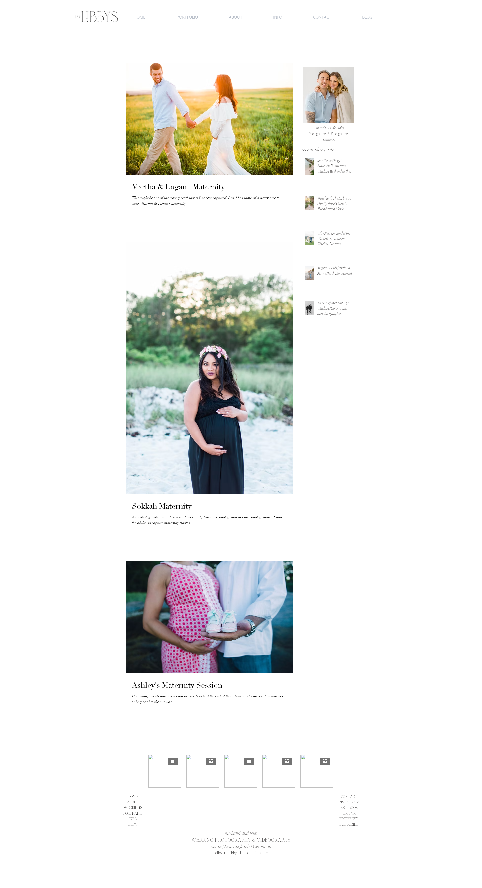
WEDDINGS (133, 807)
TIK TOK (349, 813)
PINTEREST (348, 818)
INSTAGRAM (349, 801)
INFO (133, 818)
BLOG (133, 824)
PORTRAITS (133, 813)
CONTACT (349, 796)
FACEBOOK (349, 807)
